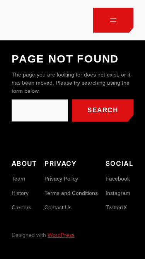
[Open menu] (113, 20)
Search (102, 110)
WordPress (61, 235)
